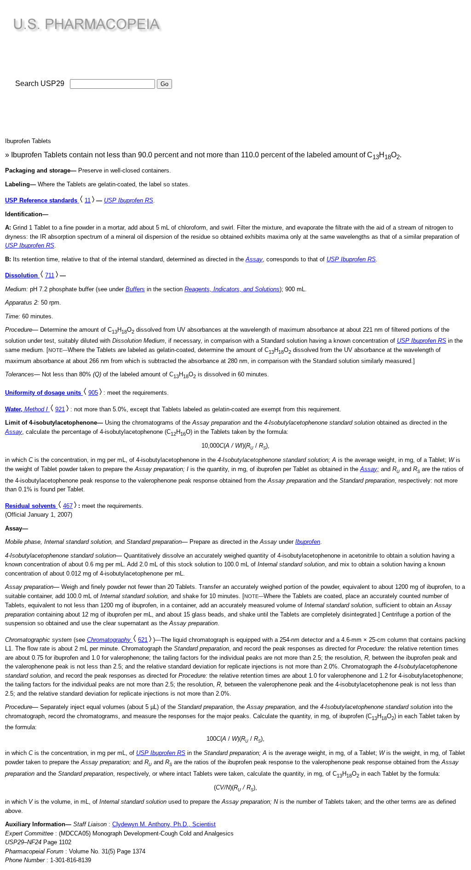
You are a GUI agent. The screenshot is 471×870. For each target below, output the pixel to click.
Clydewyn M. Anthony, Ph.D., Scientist (164, 824)
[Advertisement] (261, 69)
